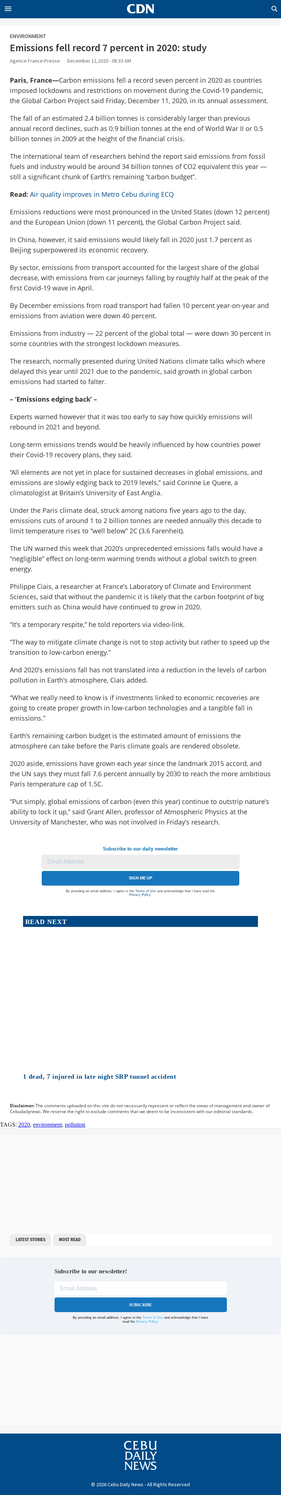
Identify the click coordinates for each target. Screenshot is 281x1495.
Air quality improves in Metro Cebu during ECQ (102, 194)
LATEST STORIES (30, 1239)
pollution (75, 1125)
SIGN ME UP (140, 878)
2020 (24, 1125)
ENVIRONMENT (28, 36)
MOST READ (69, 1239)
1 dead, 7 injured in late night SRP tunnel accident (99, 1076)
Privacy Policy (139, 895)
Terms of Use (145, 891)
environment (47, 1125)
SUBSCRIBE (140, 1305)
